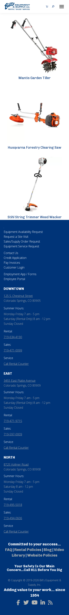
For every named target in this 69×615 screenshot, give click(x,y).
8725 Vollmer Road (16, 464)
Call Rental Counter (16, 364)
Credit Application (15, 258)
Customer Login (14, 267)
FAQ (8, 549)
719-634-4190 (13, 337)
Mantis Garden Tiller (34, 78)
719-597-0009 (13, 434)
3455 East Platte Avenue (20, 381)
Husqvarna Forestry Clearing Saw (34, 147)
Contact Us (11, 253)
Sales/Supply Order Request (22, 241)
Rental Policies (27, 549)
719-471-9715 (13, 421)
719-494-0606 (13, 518)
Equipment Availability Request (23, 232)
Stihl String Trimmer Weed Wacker (35, 217)
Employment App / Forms (20, 274)
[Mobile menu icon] (61, 6)
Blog (48, 549)
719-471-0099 (13, 350)
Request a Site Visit (16, 237)
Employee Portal (14, 279)
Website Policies (42, 555)
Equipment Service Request (21, 246)
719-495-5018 (13, 505)
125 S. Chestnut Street (18, 296)
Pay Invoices (12, 263)
